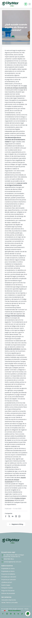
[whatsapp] (19, 516)
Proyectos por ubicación (8, 579)
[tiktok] (22, 614)
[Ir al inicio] (10, 541)
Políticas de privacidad (8, 593)
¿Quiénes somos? (6, 582)
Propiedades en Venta (8, 568)
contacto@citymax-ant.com (11, 562)
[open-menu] (30, 4)
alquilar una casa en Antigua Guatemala (15, 480)
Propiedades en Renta (7, 571)
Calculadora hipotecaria (8, 600)
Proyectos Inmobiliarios (8, 574)
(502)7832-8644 (7, 559)
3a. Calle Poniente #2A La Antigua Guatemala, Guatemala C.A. (12, 555)
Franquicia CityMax (7, 588)
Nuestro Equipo (5, 585)
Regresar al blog (16, 524)
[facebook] (6, 516)
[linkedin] (13, 516)
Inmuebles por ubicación (8, 577)
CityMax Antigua (20, 498)
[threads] (16, 516)
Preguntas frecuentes (7, 590)
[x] (9, 516)
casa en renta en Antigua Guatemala (16, 87)
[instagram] (11, 614)
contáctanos (9, 500)
